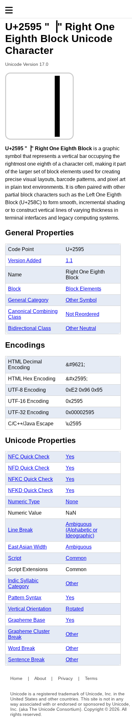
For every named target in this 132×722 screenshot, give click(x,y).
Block (14, 288)
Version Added (24, 260)
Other (72, 583)
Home (16, 678)
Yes (70, 456)
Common (76, 558)
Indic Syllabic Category (23, 583)
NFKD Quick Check (30, 490)
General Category (28, 300)
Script (14, 558)
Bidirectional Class (29, 328)
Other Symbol (81, 300)
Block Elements (83, 288)
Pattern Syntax (24, 597)
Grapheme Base (26, 620)
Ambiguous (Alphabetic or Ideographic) (81, 529)
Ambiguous (79, 547)
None (72, 501)
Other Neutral (81, 328)
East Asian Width (27, 547)
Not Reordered (82, 314)
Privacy (65, 678)
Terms (91, 678)
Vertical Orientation (29, 609)
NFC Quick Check (28, 456)
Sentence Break (26, 659)
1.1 (69, 260)
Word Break (21, 648)
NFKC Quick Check (30, 479)
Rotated (75, 609)
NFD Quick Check (28, 468)
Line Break (20, 530)
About (40, 678)
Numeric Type (24, 501)
